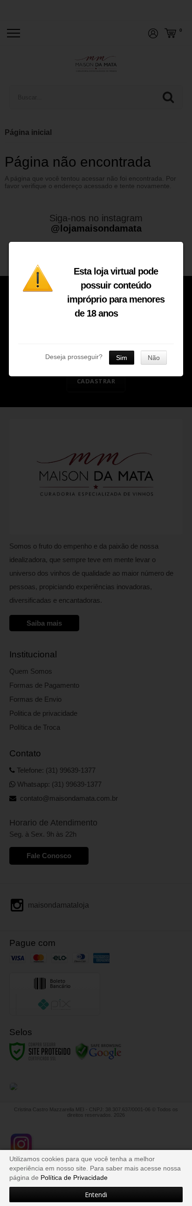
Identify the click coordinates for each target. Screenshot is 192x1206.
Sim (121, 357)
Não (154, 357)
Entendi (96, 1194)
